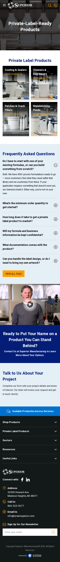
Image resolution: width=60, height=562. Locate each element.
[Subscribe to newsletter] (53, 532)
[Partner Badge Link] (30, 556)
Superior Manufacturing (26, 546)
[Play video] (30, 304)
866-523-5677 (16, 506)
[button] (4, 5)
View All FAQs (13, 274)
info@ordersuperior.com (21, 516)
